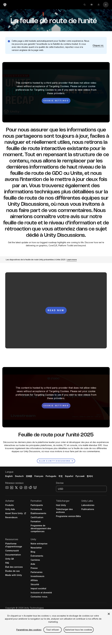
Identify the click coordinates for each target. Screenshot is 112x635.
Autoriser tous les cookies (78, 629)
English (9, 476)
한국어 (90, 476)
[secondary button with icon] (105, 4)
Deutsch (19, 476)
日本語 (29, 476)
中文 (61, 476)
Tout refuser (52, 629)
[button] (98, 45)
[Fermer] (109, 614)
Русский (80, 476)
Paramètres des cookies (28, 629)
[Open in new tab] (24, 513)
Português (51, 476)
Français (38, 476)
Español (69, 476)
